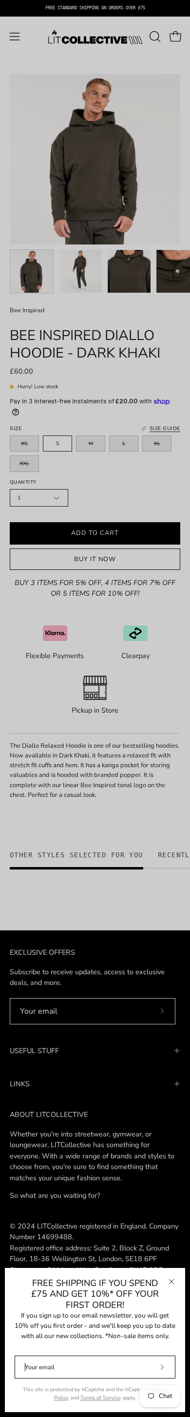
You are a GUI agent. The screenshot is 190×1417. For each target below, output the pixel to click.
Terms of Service (100, 1397)
